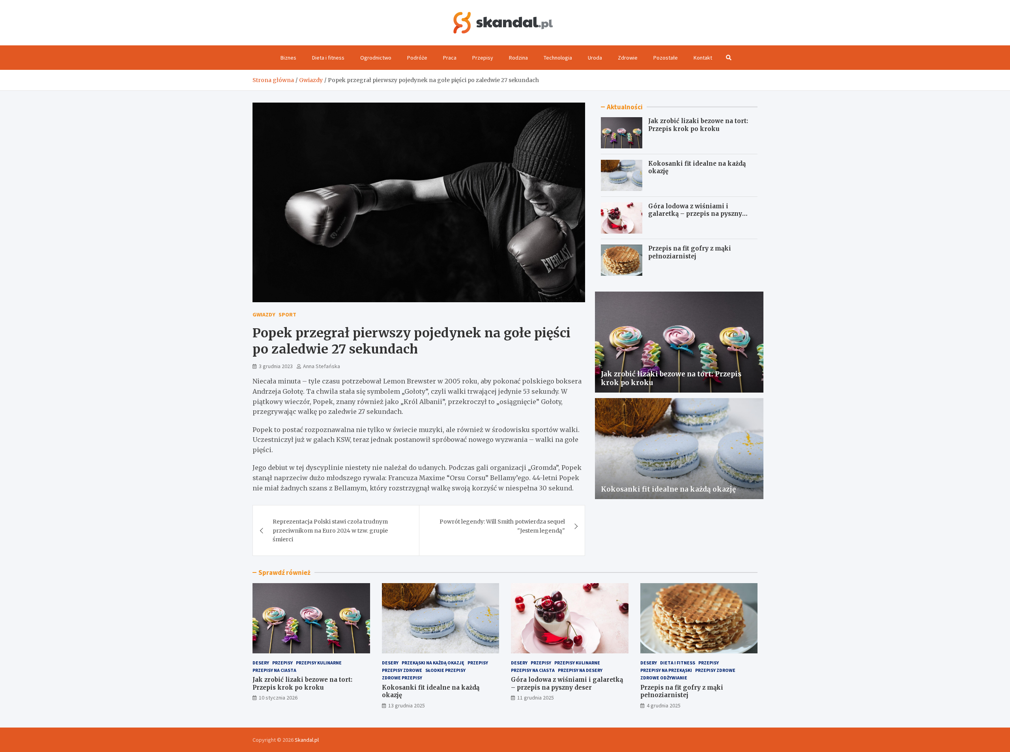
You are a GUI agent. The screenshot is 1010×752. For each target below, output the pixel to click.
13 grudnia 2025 (406, 705)
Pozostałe (665, 57)
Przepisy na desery (580, 670)
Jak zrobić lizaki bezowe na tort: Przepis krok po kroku (698, 125)
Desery (260, 663)
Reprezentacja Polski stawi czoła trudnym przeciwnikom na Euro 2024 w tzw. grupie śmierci (330, 530)
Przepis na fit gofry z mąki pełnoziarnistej (689, 252)
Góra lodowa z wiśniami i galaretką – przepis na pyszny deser (695, 213)
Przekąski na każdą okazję (433, 663)
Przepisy (482, 57)
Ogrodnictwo (375, 57)
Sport (287, 314)
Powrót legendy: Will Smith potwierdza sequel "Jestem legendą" (502, 526)
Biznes (288, 57)
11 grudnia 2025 (535, 697)
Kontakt (703, 57)
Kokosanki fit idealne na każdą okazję (668, 489)
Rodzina (518, 57)
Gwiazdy (263, 314)
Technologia (558, 57)
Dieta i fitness (328, 57)
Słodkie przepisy (445, 670)
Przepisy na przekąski (666, 670)
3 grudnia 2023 (276, 366)
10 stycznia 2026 (278, 697)
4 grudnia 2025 (664, 705)
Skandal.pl (307, 739)
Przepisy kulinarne (319, 663)
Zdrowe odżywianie (663, 678)
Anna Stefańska (321, 366)
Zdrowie (628, 57)
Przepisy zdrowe (402, 670)
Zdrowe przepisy (402, 678)
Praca (449, 57)
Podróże (417, 57)
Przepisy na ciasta (274, 670)
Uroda (595, 57)
